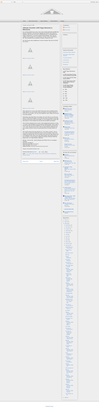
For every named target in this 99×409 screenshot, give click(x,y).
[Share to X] (44, 152)
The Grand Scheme (67, 57)
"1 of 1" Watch (28, 153)
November (68, 227)
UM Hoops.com (68, 160)
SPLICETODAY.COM (69, 209)
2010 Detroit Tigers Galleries (69, 52)
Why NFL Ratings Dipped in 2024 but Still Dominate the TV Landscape (70, 182)
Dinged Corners (68, 144)
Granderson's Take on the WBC (68, 274)
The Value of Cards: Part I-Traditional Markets (68, 333)
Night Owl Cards (68, 108)
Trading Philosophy (68, 257)
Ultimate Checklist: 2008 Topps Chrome (69, 337)
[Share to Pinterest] (47, 152)
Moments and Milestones (51, 153)
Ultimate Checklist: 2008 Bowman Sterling (69, 381)
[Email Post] (39, 151)
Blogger (51, 406)
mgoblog (67, 154)
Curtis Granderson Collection (29, 58)
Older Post (56, 161)
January (67, 245)
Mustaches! (65, 64)
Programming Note (68, 250)
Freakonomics (68, 187)
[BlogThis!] (43, 152)
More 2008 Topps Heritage (69, 266)
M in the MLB (66, 62)
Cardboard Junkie (69, 120)
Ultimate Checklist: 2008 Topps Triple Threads (69, 270)
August (67, 232)
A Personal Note (68, 316)
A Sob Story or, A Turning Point (69, 247)
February (68, 243)
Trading (62, 20)
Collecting (36, 153)
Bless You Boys (68, 174)
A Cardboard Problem (69, 131)
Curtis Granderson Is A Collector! (69, 354)
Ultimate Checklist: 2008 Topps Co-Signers (69, 323)
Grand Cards (67, 27)
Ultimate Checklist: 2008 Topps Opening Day (69, 284)
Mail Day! (67, 254)
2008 (33, 153)
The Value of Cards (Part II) (69, 329)
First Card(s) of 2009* (68, 346)
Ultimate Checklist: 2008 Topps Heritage (69, 296)
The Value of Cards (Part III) (69, 305)
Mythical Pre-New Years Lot (69, 308)
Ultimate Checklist (26, 155)
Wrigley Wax (67, 126)
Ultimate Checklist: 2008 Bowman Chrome (69, 386)
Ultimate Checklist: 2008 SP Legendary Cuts (69, 371)
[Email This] (41, 152)
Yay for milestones (68, 109)
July (67, 234)
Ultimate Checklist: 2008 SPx (69, 365)
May (67, 238)
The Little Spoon (68, 203)
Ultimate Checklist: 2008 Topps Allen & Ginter (69, 342)
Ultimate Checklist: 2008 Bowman (69, 390)
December (68, 225)
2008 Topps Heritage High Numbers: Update (68, 279)
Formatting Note (68, 293)
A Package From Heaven (69, 319)
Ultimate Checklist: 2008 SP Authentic (69, 376)
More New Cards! (69, 252)
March (67, 241)
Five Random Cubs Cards (70, 128)
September (68, 230)
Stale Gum (67, 138)
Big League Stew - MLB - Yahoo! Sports (70, 196)
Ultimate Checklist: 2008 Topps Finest (69, 313)
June (67, 236)
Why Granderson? (69, 367)
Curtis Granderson (42, 153)
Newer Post (25, 161)
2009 (66, 223)
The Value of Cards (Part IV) (69, 263)
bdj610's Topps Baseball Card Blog (69, 114)
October (67, 228)
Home (24, 20)
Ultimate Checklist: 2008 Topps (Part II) (69, 349)
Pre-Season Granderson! (68, 361)
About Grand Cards (33, 20)
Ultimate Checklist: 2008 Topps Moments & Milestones (69, 290)
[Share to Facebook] (45, 152)
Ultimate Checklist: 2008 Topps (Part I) (69, 358)
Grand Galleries (54, 20)
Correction (67, 310)
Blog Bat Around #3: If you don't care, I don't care (69, 301)
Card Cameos (66, 60)
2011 (66, 219)
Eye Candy (67, 326)
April (67, 239)
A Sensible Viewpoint (68, 260)
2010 (66, 221)
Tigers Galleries (44, 20)
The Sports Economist (70, 180)
